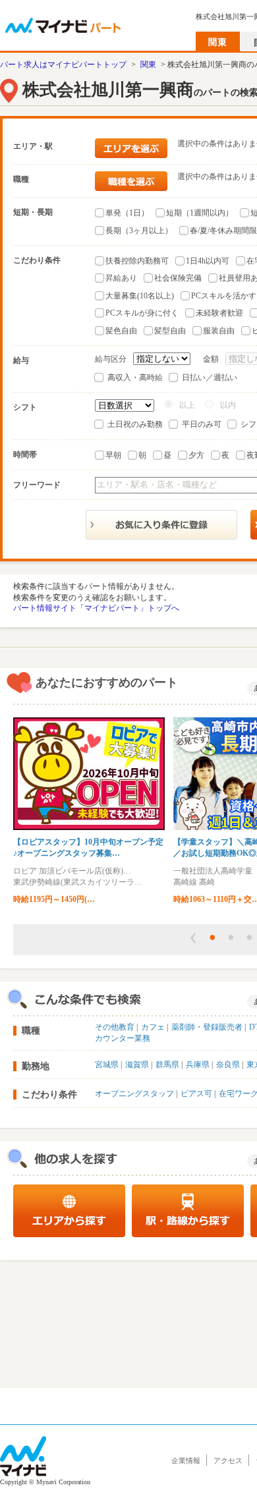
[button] (193, 938)
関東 (148, 64)
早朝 (113, 455)
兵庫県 (198, 1064)
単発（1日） (127, 212)
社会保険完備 (178, 278)
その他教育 (114, 1027)
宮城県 (107, 1064)
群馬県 (167, 1064)
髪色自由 (121, 330)
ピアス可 (196, 1093)
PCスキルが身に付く (142, 313)
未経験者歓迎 (219, 313)
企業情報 (185, 1460)
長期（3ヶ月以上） (139, 230)
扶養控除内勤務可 (137, 260)
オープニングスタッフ (134, 1093)
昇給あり (121, 278)
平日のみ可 (201, 424)
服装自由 (219, 330)
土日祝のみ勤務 (135, 424)
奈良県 (228, 1064)
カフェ (153, 1027)
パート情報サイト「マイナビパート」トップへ (96, 608)
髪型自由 (170, 330)
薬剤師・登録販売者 (207, 1027)
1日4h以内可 (207, 260)
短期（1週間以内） (199, 212)
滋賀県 (137, 1064)
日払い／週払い (209, 377)
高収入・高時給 (135, 377)
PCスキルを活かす (223, 295)
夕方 (196, 455)
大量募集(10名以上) (139, 295)
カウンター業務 (122, 1038)
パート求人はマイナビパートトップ (63, 64)
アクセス (228, 1460)
